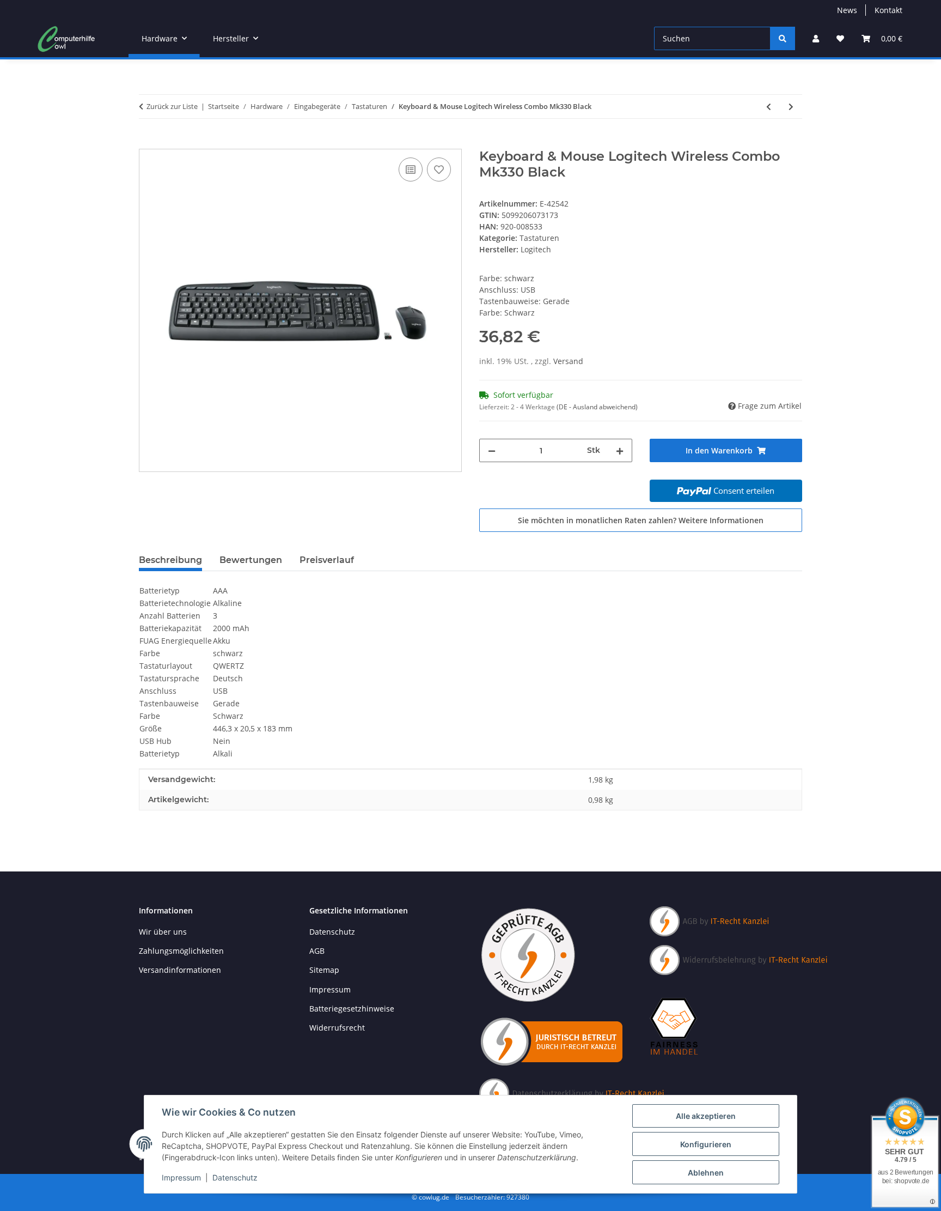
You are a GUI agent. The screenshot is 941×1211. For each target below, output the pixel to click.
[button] (816, 38)
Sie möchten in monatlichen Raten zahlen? (640, 520)
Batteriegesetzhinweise (351, 1008)
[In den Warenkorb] (147, 143)
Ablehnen (706, 1172)
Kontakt (888, 10)
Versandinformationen (180, 970)
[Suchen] (782, 38)
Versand (568, 361)
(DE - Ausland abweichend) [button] (597, 406)
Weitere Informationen (721, 520)
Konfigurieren (705, 1144)
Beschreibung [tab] (170, 560)
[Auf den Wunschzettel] (439, 169)
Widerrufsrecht (337, 1027)
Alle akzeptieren (706, 1116)
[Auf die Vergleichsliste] (411, 169)
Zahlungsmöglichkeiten (181, 951)
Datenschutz (235, 1177)
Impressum (181, 1177)
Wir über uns (163, 932)
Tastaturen (539, 238)
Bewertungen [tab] (250, 560)
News (847, 10)
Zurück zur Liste (172, 106)
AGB (317, 951)
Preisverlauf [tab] (327, 560)
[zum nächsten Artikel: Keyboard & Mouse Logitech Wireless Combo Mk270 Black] (791, 106)
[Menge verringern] (492, 450)
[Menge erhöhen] (620, 450)
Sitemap (324, 970)
